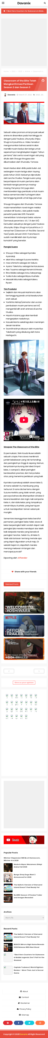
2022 (38, 95)
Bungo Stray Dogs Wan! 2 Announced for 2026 (24, 875)
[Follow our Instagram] (40, 1023)
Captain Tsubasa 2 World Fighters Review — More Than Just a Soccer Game (29, 970)
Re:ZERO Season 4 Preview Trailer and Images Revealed (21, 656)
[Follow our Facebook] (19, 1023)
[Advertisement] (24, 42)
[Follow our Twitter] (29, 1023)
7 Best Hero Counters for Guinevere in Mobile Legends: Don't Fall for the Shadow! (29, 957)
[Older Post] (39, 671)
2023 (43, 95)
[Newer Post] (9, 671)
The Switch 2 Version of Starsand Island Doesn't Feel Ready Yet (28, 886)
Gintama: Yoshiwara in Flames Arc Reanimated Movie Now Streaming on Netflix (21, 608)
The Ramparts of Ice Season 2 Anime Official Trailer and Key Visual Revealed (21, 633)
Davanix (24, 1034)
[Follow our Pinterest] (8, 1023)
